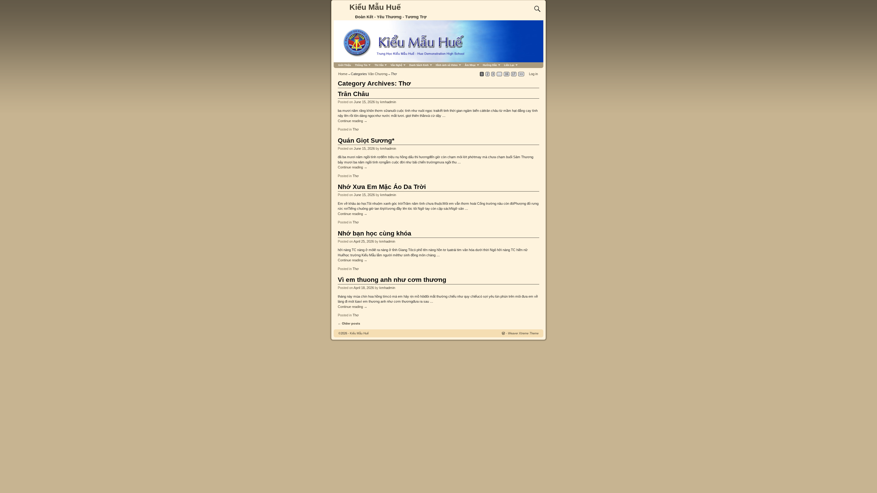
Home (342, 74)
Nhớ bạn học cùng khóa (374, 233)
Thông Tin (361, 65)
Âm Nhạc (470, 65)
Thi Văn (379, 65)
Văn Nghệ (396, 65)
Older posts (349, 323)
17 (513, 74)
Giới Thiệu (344, 65)
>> (521, 74)
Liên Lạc (509, 65)
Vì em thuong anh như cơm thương (392, 279)
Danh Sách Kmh (419, 65)
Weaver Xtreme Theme (523, 333)
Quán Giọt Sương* (366, 140)
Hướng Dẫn (490, 65)
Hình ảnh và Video (447, 65)
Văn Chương (377, 74)
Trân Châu (353, 93)
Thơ (356, 129)
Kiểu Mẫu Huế (375, 7)
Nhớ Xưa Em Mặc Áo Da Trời (382, 186)
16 (506, 74)
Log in (533, 74)
